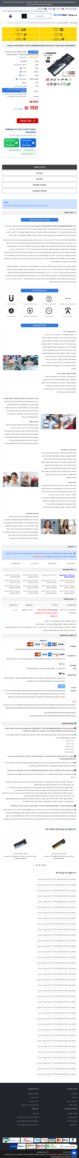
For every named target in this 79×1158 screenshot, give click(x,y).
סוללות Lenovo (62, 23)
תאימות (39, 179)
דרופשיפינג (73, 1125)
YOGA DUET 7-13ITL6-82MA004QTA (67, 592)
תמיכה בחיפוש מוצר (39, 556)
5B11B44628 (16, 564)
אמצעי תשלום (72, 1121)
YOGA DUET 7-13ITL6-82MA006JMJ (30, 592)
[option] (59, 64)
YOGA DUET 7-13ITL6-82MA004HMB (30, 587)
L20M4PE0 (71, 564)
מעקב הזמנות (69, 9)
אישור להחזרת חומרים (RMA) (27, 1117)
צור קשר (59, 9)
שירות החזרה (33, 1101)
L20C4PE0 (34, 564)
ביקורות (39, 173)
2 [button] (36, 865)
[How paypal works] (17, 1146)
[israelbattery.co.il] (65, 17)
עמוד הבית (73, 23)
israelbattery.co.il (56, 1152)
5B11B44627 (52, 564)
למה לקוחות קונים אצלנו (29, 1105)
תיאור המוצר (39, 167)
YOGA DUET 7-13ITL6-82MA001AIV (67, 581)
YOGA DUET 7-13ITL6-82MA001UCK (12, 581)
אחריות (74, 1097)
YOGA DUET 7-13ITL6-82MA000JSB (30, 576)
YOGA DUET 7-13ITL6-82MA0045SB (49, 587)
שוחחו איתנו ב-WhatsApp (10, 142)
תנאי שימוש (73, 1105)
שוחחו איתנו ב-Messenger (26, 142)
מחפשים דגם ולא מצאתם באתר (27, 1121)
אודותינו (50, 9)
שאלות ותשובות (40, 191)
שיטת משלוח (72, 1117)
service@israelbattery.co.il (27, 1125)
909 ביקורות (22, 57)
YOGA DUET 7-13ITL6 (49, 575)
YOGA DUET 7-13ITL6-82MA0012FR (12, 576)
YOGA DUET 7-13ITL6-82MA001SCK (30, 581)
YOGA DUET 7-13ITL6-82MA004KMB (12, 587)
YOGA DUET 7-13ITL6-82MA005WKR (49, 592)
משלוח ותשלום (39, 185)
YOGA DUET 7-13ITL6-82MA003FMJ (67, 587)
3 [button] (39, 865)
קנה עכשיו (26, 120)
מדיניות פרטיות (71, 1101)
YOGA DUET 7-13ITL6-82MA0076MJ (12, 592)
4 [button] (42, 865)
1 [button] (34, 865)
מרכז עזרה (40, 9)
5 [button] (44, 865)
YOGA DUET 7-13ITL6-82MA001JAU (49, 581)
